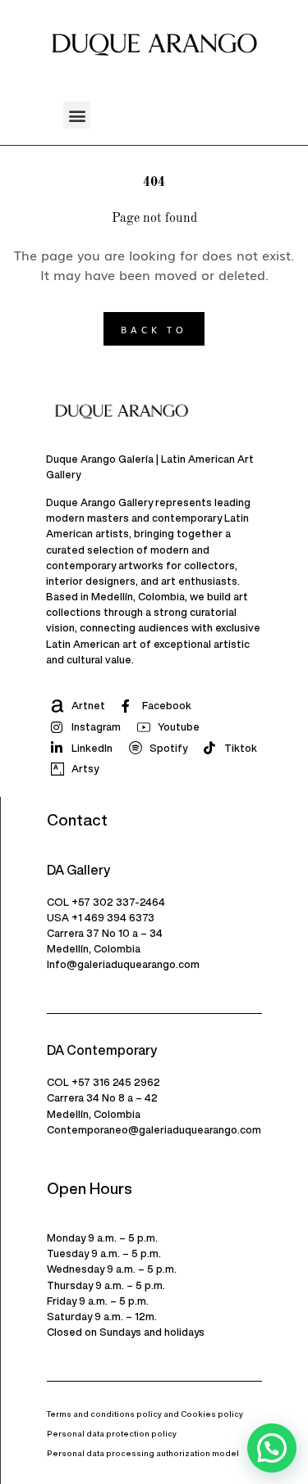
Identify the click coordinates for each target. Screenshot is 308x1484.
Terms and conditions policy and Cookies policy (145, 1414)
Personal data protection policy (112, 1433)
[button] (76, 115)
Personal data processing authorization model (143, 1453)
